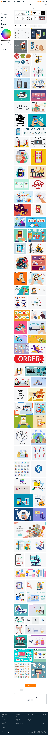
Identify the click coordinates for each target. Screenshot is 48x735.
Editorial (18, 1)
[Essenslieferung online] (37, 120)
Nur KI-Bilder (5, 13)
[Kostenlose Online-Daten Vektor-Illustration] (23, 655)
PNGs (22, 25)
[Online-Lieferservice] (22, 157)
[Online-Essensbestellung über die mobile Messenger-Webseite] (36, 597)
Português (44, 719)
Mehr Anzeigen (42, 18)
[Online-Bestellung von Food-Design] (22, 263)
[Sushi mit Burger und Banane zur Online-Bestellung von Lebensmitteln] (37, 339)
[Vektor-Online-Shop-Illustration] (38, 83)
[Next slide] (45, 26)
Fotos (9, 1)
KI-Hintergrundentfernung (6, 726)
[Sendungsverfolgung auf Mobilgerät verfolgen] (40, 408)
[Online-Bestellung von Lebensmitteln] (20, 235)
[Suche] (43, 4)
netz (36, 25)
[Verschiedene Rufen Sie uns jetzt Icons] (22, 59)
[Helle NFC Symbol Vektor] (38, 71)
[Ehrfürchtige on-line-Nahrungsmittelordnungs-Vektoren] (37, 394)
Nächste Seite (30, 685)
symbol (40, 25)
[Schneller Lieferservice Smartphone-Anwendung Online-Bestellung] (18, 132)
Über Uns (29, 719)
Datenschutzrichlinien (37, 732)
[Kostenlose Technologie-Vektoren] (22, 33)
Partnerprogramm (19, 719)
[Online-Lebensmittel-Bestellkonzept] (23, 514)
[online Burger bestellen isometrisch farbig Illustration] (39, 545)
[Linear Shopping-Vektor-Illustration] (19, 620)
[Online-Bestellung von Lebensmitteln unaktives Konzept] (20, 172)
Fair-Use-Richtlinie (43, 732)
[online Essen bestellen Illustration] (19, 585)
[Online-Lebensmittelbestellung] (37, 172)
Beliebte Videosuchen (19, 723)
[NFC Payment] (22, 83)
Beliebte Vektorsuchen (19, 720)
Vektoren (4, 1)
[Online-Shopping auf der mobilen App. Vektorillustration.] (38, 348)
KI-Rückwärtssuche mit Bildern (7, 724)
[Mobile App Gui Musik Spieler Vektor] (38, 95)
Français (44, 722)
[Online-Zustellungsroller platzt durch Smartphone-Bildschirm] (37, 610)
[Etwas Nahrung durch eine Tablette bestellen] (38, 670)
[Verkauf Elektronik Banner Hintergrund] (35, 371)
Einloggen (43, 1)
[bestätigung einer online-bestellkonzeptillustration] (39, 500)
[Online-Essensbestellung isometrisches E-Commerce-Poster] (20, 327)
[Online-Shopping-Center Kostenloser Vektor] (20, 641)
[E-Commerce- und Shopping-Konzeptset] (22, 469)
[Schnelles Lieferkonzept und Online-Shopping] (19, 629)
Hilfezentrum (30, 716)
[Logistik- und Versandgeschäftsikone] (22, 670)
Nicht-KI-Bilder (5, 14)
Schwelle (2, 44)
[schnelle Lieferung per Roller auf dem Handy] (37, 641)
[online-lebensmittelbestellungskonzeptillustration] (39, 210)
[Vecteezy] (1, 1)
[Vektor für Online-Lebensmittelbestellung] (38, 157)
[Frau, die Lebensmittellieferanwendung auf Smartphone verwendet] (21, 142)
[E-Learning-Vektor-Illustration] (22, 95)
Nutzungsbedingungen (29, 732)
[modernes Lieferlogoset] (20, 302)
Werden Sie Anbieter (31, 720)
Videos (14, 1)
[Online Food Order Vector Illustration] (40, 197)
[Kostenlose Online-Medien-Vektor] (37, 302)
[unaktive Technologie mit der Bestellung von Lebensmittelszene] (20, 248)
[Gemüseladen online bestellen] (22, 453)
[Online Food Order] (22, 210)
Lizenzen (17, 716)
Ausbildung (4, 722)
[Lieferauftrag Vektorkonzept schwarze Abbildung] (20, 394)
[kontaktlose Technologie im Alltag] (38, 263)
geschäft (31, 25)
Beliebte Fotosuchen (19, 722)
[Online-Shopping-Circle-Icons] (22, 315)
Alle (3, 11)
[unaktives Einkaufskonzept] (23, 197)
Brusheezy (3, 716)
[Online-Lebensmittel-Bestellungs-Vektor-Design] (20, 46)
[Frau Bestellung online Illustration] (21, 610)
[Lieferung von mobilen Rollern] (20, 339)
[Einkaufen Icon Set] (22, 107)
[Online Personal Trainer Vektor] (21, 348)
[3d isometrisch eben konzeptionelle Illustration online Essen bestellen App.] (30, 530)
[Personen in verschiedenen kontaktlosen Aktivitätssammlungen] (39, 453)
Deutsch (44, 720)
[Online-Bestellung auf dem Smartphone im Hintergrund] (20, 278)
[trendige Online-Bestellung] (22, 437)
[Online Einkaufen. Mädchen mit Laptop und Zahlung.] (35, 629)
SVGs (17, 25)
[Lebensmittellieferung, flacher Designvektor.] (36, 222)
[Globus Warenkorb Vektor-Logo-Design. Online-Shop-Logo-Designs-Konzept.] (38, 469)
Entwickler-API (4, 723)
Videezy (3, 719)
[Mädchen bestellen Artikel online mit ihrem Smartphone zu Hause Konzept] (20, 222)
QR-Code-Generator (5, 727)
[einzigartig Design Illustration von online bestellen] (20, 597)
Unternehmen (4, 720)
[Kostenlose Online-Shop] (37, 235)
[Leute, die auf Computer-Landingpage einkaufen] (23, 408)
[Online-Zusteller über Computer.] (38, 290)
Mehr (23, 1)
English (44, 716)
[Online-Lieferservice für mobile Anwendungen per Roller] (36, 248)
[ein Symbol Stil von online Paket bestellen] (38, 486)
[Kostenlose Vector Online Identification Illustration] (38, 33)
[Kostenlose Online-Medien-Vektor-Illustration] (38, 142)
